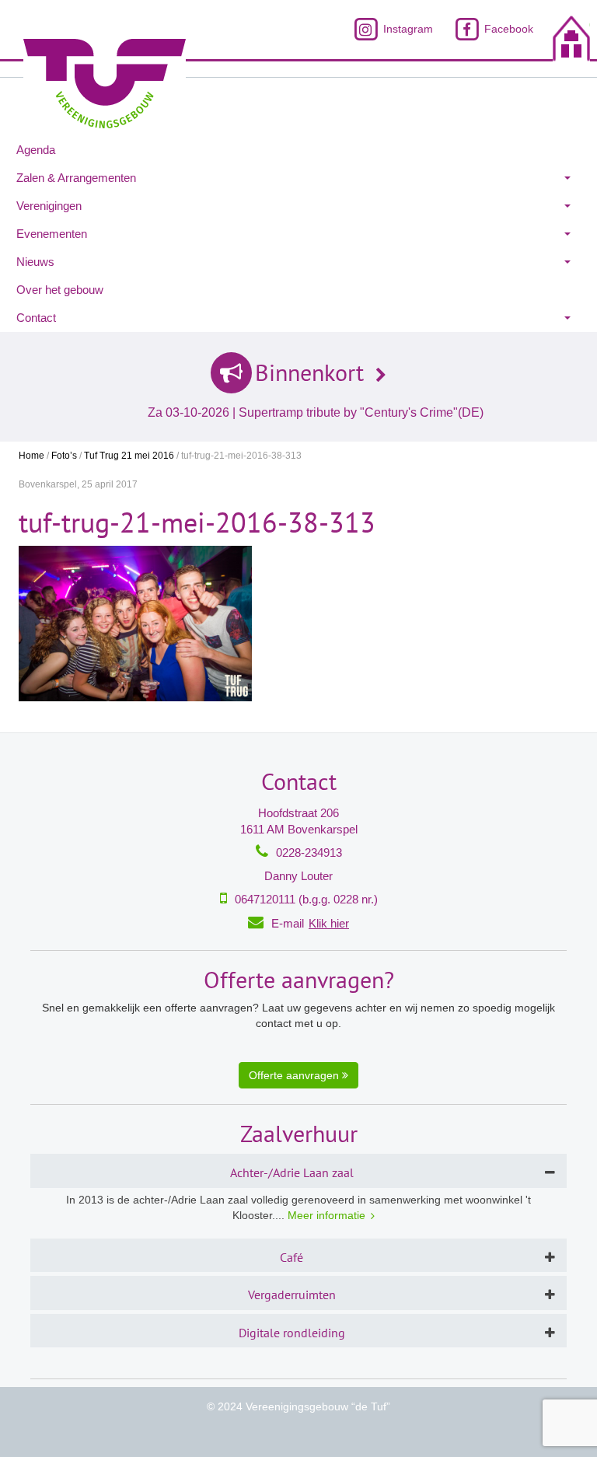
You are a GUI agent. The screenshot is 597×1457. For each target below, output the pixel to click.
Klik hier (329, 923)
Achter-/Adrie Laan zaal (292, 1172)
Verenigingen (49, 205)
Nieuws (35, 261)
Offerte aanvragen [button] (295, 1075)
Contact (36, 317)
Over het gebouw (59, 289)
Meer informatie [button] (326, 1215)
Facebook (507, 29)
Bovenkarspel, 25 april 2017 (78, 484)
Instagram (406, 29)
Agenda (35, 149)
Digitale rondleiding (292, 1332)
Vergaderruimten (292, 1294)
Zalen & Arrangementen (76, 177)
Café (291, 1257)
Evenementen (51, 233)
